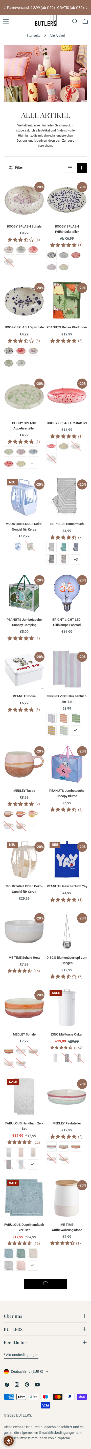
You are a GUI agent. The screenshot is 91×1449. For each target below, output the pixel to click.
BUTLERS (23, 1415)
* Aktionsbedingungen (21, 1355)
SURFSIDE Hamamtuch (67, 524)
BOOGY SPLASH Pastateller (67, 423)
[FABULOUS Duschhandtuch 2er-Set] (24, 1197)
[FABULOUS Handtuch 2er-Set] (24, 1096)
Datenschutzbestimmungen (25, 1438)
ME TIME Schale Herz (24, 957)
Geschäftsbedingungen (57, 1433)
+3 (76, 559)
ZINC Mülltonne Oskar (67, 1034)
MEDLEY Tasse (24, 791)
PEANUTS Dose (24, 696)
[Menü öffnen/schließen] (6, 21)
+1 (33, 363)
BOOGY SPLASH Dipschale (24, 327)
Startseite (33, 35)
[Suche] (75, 21)
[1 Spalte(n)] (70, 168)
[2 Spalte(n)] (82, 168)
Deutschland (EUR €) (27, 1371)
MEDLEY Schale (24, 1034)
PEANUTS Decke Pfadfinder (67, 327)
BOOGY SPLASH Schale (24, 226)
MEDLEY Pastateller (67, 1123)
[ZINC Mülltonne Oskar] (67, 1007)
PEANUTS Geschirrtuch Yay (67, 886)
